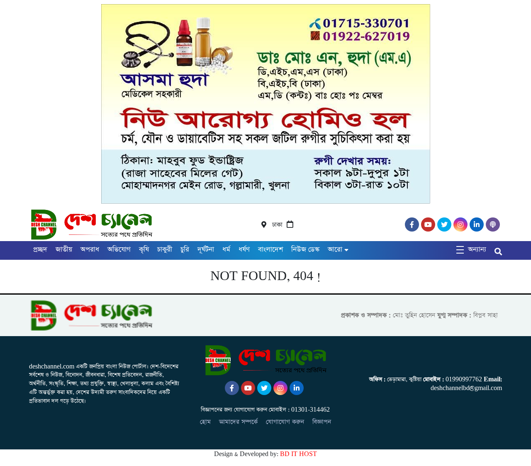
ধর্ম (226, 249)
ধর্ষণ (244, 249)
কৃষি (144, 249)
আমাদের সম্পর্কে (238, 421)
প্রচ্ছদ (40, 249)
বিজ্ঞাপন (321, 421)
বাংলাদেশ (270, 249)
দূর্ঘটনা (205, 249)
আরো (335, 249)
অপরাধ (89, 249)
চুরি (184, 249)
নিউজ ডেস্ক (305, 249)
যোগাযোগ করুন (285, 421)
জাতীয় (64, 249)
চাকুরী (164, 249)
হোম (205, 421)
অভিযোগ (119, 249)
